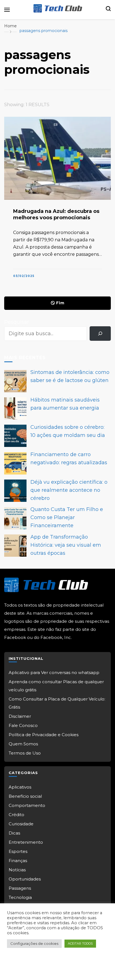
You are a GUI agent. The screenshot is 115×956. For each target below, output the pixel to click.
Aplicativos (20, 787)
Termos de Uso (25, 753)
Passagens (20, 888)
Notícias (17, 869)
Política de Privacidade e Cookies (43, 734)
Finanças (18, 860)
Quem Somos (23, 743)
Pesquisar (16, 322)
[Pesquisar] (100, 333)
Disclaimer (20, 716)
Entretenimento (26, 842)
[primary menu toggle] (7, 10)
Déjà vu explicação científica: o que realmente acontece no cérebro (68, 490)
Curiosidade (21, 823)
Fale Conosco (23, 725)
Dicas (14, 833)
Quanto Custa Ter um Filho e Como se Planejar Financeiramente (66, 517)
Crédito (16, 814)
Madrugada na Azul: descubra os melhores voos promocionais (56, 214)
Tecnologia (20, 897)
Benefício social (25, 796)
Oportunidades (25, 879)
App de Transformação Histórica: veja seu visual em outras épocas (65, 545)
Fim (60, 302)
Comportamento (27, 805)
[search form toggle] (108, 9)
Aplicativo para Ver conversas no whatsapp (54, 672)
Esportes (18, 851)
